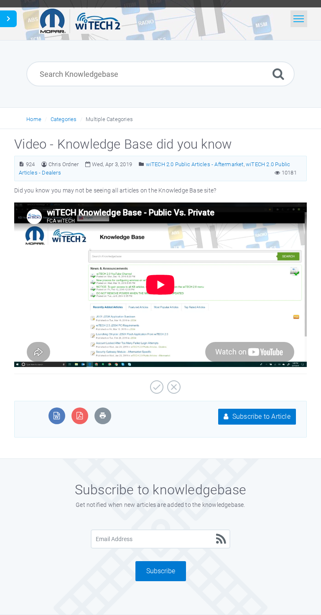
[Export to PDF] (79, 415)
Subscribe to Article (260, 416)
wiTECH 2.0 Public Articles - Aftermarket (195, 164)
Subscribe (160, 571)
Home (33, 119)
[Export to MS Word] (57, 415)
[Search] (278, 74)
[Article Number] (21, 164)
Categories (64, 119)
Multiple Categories (109, 119)
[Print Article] (103, 415)
